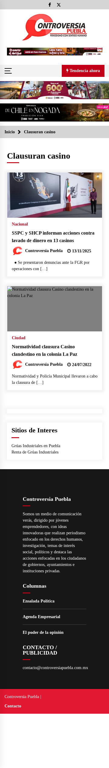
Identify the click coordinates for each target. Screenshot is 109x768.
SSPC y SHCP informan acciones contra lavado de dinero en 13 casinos (53, 236)
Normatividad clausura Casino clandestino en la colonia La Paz (44, 350)
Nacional (20, 224)
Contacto (13, 706)
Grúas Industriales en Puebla (36, 446)
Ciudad (18, 338)
